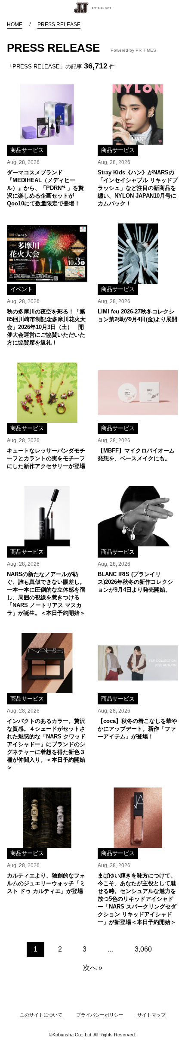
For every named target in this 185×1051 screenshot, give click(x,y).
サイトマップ (151, 1014)
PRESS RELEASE (58, 25)
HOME (14, 25)
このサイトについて (41, 1014)
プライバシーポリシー (99, 1014)
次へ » (92, 967)
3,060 (143, 949)
